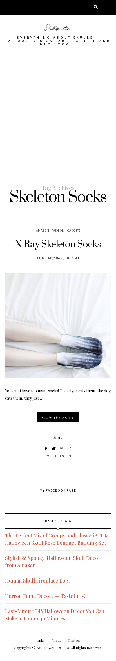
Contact (74, 640)
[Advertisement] (58, 115)
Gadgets (73, 231)
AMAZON (42, 231)
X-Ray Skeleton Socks (58, 244)
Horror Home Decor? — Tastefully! (45, 596)
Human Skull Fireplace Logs (38, 580)
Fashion (58, 231)
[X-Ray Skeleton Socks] (58, 325)
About (56, 640)
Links (40, 640)
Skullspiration (58, 28)
